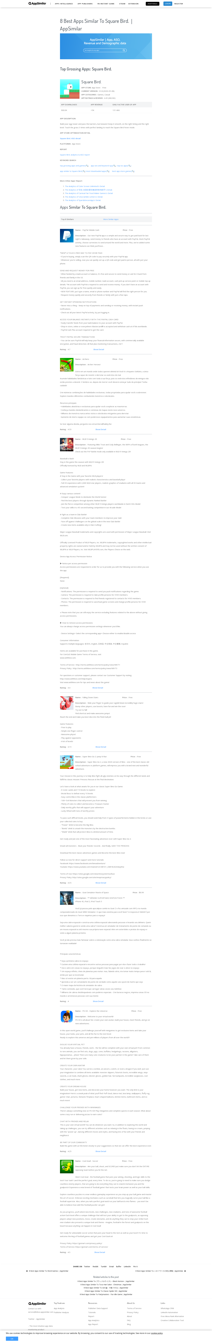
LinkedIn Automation (169, 1312)
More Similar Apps (111, 219)
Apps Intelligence (64, 4)
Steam (122, 4)
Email (111, 1266)
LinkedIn (127, 1266)
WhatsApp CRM (167, 1308)
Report (91, 1316)
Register (178, 4)
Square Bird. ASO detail (70, 138)
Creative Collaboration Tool (172, 1320)
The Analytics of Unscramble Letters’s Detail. (84, 197)
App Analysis (59, 1308)
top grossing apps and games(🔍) (74, 165)
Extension (133, 4)
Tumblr (104, 1266)
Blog (129, 1324)
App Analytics (93, 1320)
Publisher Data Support (98, 1308)
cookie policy (157, 1333)
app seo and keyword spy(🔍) (104, 165)
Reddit (95, 1266)
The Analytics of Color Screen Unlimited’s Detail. (85, 186)
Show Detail (98, 349)
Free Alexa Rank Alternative (172, 1316)
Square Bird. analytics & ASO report (75, 154)
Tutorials (92, 1312)
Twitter (87, 1266)
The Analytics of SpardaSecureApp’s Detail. (83, 200)
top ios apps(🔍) (125, 165)
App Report (93, 1324)
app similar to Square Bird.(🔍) (73, 171)
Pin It (135, 1266)
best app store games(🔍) (124, 171)
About (129, 1316)
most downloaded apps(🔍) (98, 171)
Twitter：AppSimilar (36, 1319)
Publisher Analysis (61, 1312)
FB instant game (106, 4)
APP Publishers (85, 4)
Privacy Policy (133, 1312)
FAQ (129, 1320)
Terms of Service (134, 1308)
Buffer (118, 1266)
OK (12, 1338)
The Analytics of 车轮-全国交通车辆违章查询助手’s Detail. (88, 190)
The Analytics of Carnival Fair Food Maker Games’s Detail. (89, 193)
